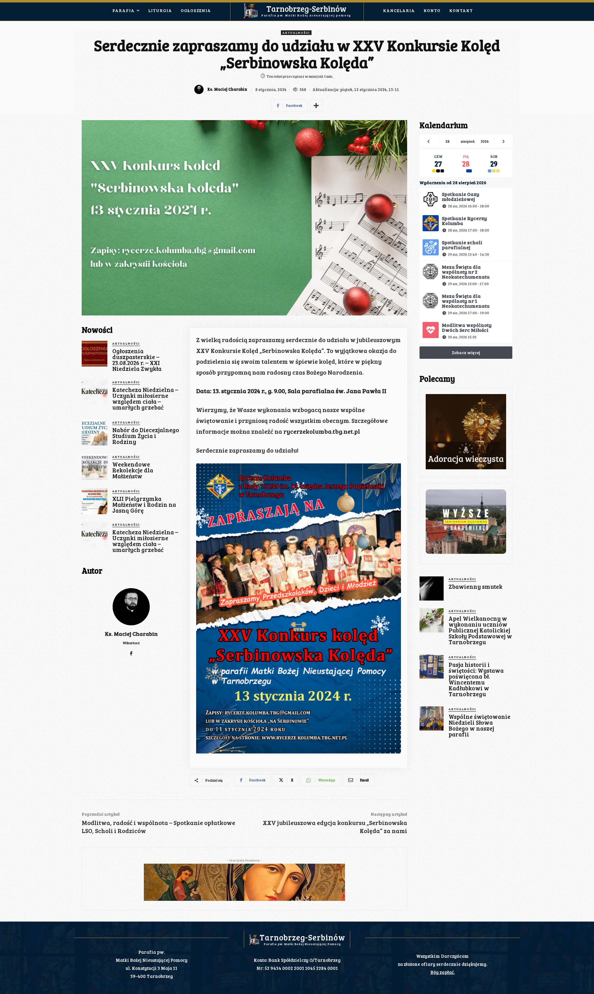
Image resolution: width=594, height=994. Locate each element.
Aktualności (296, 32)
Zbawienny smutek (475, 586)
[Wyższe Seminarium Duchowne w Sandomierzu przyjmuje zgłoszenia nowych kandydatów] (466, 521)
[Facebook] (131, 651)
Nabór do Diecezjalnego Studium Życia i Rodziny (145, 435)
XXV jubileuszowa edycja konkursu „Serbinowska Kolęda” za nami (335, 826)
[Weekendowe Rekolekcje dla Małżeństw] (94, 467)
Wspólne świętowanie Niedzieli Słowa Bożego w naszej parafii (479, 725)
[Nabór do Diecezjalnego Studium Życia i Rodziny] (94, 432)
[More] (316, 105)
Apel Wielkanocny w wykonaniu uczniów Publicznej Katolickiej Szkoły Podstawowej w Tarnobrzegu (480, 630)
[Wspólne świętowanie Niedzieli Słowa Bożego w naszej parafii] (432, 718)
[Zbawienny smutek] (432, 588)
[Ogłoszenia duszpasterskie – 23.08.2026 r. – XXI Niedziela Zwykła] (94, 354)
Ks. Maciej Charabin (227, 89)
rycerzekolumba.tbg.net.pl (321, 431)
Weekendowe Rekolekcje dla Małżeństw (132, 470)
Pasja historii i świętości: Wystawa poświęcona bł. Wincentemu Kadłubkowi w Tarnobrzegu (476, 679)
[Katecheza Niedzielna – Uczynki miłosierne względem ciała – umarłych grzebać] (94, 392)
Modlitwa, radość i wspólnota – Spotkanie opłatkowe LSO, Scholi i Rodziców (158, 826)
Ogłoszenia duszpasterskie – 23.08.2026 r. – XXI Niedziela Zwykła (136, 359)
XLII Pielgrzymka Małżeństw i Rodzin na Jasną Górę (144, 504)
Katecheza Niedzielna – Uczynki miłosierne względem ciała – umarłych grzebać (145, 398)
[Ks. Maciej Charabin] (199, 89)
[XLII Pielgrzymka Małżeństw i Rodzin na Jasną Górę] (94, 501)
